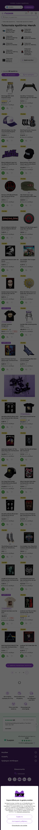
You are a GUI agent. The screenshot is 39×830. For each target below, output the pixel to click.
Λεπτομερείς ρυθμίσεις (19, 821)
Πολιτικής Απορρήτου (23, 812)
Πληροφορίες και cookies (19, 825)
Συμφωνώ (19, 817)
